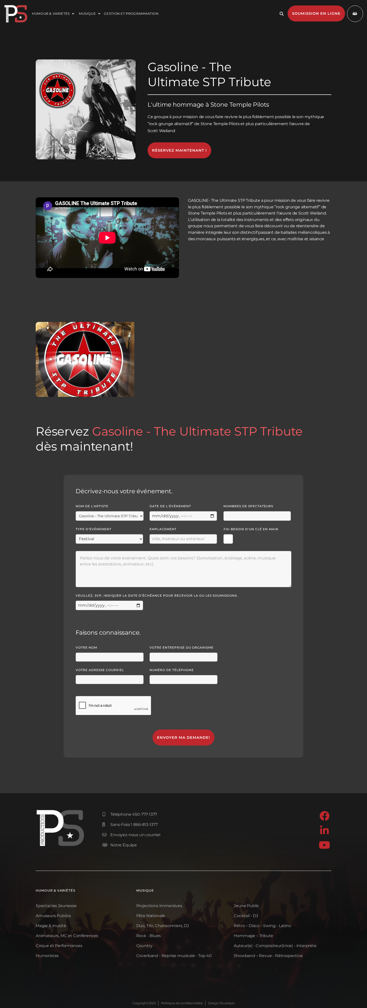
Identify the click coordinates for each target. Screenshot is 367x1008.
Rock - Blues (148, 935)
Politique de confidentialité (182, 1003)
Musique (145, 890)
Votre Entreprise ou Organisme (181, 647)
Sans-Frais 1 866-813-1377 (130, 824)
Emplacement (163, 529)
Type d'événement (93, 529)
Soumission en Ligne (316, 13)
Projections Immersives (159, 905)
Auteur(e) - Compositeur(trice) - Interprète (275, 945)
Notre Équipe (119, 845)
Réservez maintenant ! (179, 150)
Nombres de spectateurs (248, 506)
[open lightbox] (85, 359)
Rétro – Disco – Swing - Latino (262, 925)
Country (144, 945)
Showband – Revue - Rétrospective (268, 955)
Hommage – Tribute (253, 935)
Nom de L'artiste (92, 506)
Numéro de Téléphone (172, 670)
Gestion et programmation (131, 13)
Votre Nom (86, 647)
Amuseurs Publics (53, 915)
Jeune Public (246, 905)
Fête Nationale (150, 915)
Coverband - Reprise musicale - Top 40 (174, 955)
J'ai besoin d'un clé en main (250, 529)
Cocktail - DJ (246, 915)
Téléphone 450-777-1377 (129, 814)
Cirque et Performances (59, 945)
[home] (16, 14)
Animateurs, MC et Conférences (67, 935)
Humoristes (47, 955)
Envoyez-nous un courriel (131, 834)
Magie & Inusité (51, 925)
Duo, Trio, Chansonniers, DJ (162, 925)
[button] (52, 13)
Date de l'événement (170, 506)
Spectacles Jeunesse (56, 905)
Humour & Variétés (55, 890)
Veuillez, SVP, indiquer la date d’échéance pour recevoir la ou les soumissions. (157, 595)
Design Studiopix (221, 1003)
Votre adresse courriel (100, 670)
